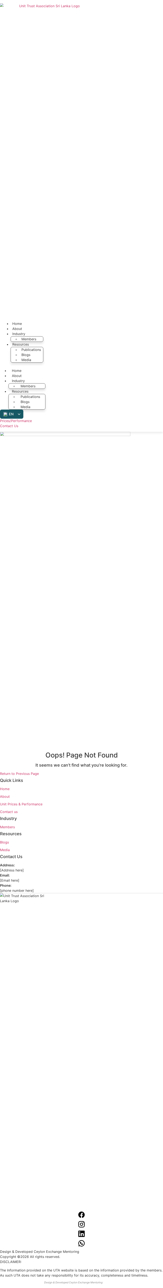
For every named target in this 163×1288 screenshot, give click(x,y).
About (17, 329)
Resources (20, 344)
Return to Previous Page (19, 773)
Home (17, 323)
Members (28, 339)
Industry (18, 334)
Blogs (25, 355)
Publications (31, 350)
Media (26, 360)
